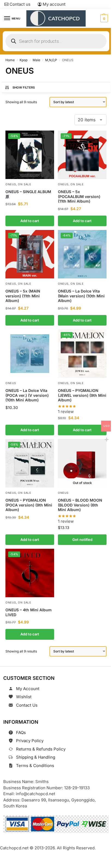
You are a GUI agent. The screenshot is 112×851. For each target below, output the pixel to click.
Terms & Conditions (35, 765)
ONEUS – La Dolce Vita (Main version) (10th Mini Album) (81, 296)
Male (36, 60)
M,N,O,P (51, 60)
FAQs (21, 732)
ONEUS (10, 184)
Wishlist (24, 696)
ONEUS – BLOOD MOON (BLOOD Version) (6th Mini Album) (80, 505)
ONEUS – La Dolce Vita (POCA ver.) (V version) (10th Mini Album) (27, 395)
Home (10, 60)
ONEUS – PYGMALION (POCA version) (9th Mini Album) (28, 505)
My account (54, 4)
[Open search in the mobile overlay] (56, 41)
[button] (103, 18)
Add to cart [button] (29, 220)
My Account (27, 688)
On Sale (24, 184)
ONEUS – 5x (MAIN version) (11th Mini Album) (22, 296)
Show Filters (24, 87)
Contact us (19, 4)
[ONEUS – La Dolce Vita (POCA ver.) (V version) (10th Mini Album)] (29, 353)
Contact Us (27, 705)
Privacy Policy (29, 740)
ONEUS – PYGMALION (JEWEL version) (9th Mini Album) (82, 395)
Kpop (23, 60)
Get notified (82, 539)
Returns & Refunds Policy (41, 749)
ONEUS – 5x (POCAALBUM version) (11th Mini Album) (79, 196)
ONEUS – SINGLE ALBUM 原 (28, 194)
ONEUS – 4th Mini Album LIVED (28, 612)
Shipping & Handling (35, 757)
